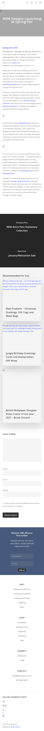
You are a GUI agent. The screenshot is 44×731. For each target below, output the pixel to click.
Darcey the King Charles (20, 181)
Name (5, 469)
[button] (40, 2)
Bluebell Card (24, 123)
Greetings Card (26, 171)
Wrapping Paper (9, 173)
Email (5, 480)
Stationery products (10, 84)
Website (5, 490)
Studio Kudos (15, 727)
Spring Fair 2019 (10, 47)
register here (16, 63)
